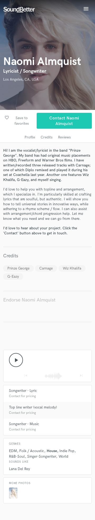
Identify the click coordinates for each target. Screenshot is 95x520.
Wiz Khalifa (72, 268)
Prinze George (18, 268)
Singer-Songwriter (41, 456)
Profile (30, 137)
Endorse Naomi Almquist (29, 300)
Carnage (46, 268)
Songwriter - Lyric (23, 390)
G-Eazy (13, 276)
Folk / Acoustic (31, 451)
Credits (47, 137)
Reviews (64, 137)
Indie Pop (66, 451)
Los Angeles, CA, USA (21, 79)
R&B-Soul (17, 456)
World (63, 456)
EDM (13, 451)
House (52, 451)
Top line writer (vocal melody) (33, 407)
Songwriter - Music (24, 424)
